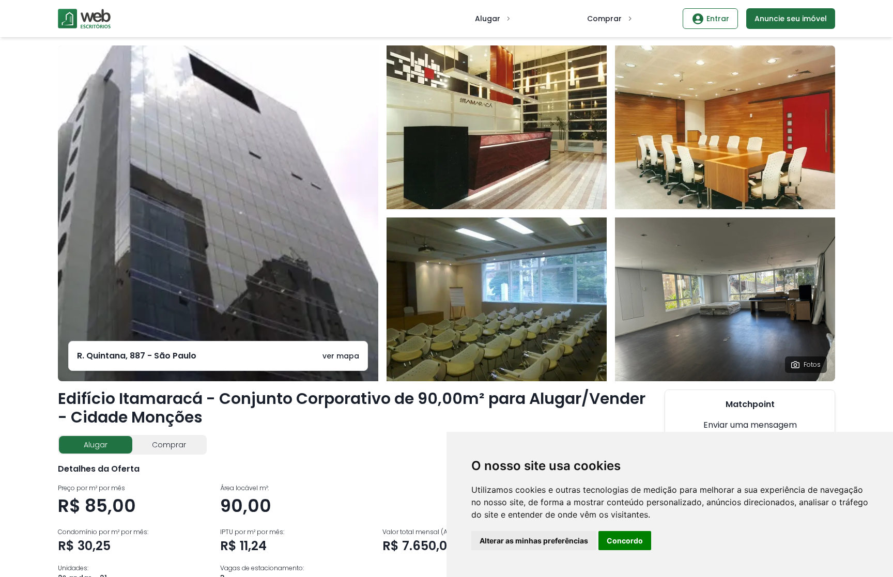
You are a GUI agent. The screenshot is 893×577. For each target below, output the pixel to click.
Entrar (717, 18)
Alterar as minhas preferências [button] (534, 540)
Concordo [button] (625, 540)
